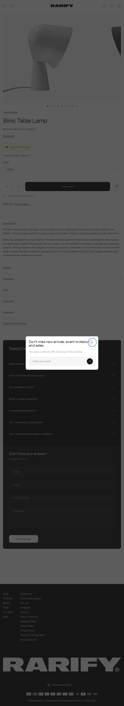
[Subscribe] (90, 361)
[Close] (92, 342)
